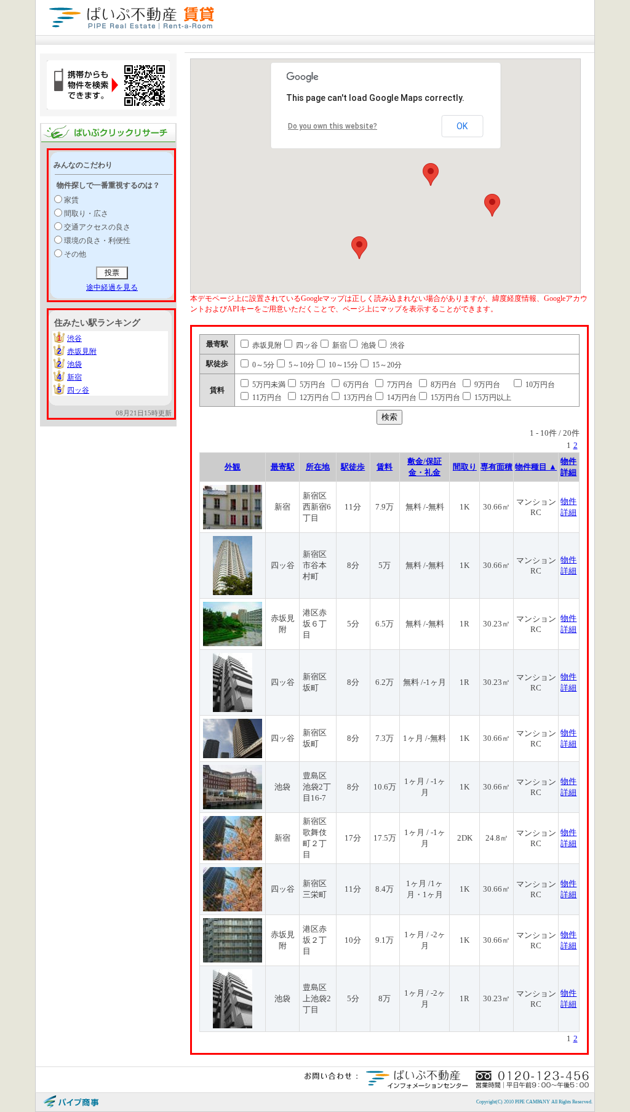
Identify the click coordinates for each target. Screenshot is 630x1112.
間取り (465, 466)
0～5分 (262, 365)
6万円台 (355, 384)
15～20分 (386, 365)
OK (462, 126)
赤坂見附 (82, 351)
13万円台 (357, 397)
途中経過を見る (112, 287)
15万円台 (444, 397)
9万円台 (486, 384)
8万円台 (443, 384)
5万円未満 (267, 384)
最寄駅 (283, 466)
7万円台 (399, 384)
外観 (233, 466)
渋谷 (74, 338)
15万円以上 (491, 397)
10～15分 (342, 365)
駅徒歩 (353, 466)
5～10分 (300, 365)
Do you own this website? (332, 126)
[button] (431, 174)
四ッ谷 (78, 390)
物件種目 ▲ (536, 466)
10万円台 (539, 384)
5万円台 (311, 384)
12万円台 (313, 397)
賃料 (385, 466)
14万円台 (401, 397)
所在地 (318, 466)
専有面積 (496, 466)
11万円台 (266, 397)
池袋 (74, 364)
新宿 (74, 377)
